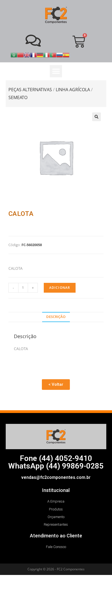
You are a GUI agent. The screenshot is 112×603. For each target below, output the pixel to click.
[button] (56, 71)
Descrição (56, 316)
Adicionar (59, 287)
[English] (27, 55)
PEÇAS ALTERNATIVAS (30, 90)
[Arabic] (14, 55)
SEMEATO (17, 97)
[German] (40, 55)
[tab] (56, 317)
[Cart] (79, 41)
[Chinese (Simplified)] (20, 55)
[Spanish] (66, 55)
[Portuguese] (53, 55)
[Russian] (59, 55)
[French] (33, 55)
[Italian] (46, 55)
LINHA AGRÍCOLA (73, 90)
